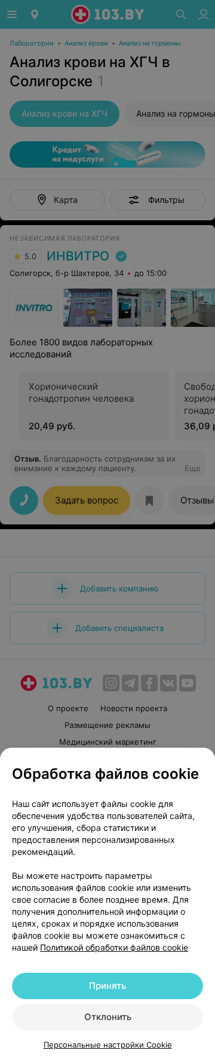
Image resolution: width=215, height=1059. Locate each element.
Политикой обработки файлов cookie (114, 947)
